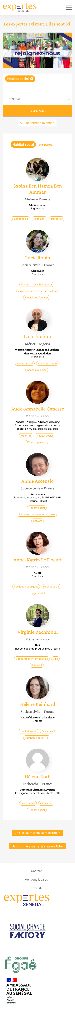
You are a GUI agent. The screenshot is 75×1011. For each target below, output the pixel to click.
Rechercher (37, 110)
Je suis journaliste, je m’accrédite (37, 833)
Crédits (37, 888)
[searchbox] (37, 87)
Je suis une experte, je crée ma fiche (37, 846)
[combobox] (37, 83)
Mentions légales (36, 879)
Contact (36, 871)
